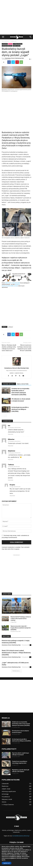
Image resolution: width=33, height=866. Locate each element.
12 (30, 657)
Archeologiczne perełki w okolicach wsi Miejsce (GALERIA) (20, 409)
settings (18, 856)
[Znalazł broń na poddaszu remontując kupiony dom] (6, 763)
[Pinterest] (17, 62)
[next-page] (6, 416)
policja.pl (10, 326)
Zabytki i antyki (16, 45)
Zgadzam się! (6, 863)
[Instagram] (12, 376)
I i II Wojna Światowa (17, 43)
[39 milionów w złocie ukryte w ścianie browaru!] (6, 401)
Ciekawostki (13, 41)
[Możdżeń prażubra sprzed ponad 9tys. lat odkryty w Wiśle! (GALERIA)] (16, 605)
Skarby (3, 403)
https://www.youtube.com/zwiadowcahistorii (16, 370)
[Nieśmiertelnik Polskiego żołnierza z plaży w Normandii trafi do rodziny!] (5, 618)
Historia (10, 43)
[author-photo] (16, 365)
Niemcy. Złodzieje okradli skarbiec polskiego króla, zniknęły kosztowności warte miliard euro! (9, 347)
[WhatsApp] (21, 62)
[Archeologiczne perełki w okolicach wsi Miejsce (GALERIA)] (6, 409)
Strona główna (5, 41)
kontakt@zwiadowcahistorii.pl (20, 836)
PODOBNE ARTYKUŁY (9, 384)
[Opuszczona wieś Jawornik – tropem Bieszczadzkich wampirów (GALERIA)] (5, 627)
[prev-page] (3, 416)
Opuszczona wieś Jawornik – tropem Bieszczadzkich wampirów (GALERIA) (21, 627)
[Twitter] (13, 62)
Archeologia (5, 392)
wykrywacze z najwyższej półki (12, 282)
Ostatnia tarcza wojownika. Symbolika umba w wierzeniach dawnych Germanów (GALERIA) (21, 723)
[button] (3, 37)
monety (16, 285)
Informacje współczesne (7, 45)
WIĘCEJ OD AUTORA (22, 384)
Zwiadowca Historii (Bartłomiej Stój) (14, 58)
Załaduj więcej (15, 671)
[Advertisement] (16, 17)
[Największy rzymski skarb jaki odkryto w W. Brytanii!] (6, 772)
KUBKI (11, 285)
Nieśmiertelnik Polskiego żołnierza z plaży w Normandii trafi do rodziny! (21, 618)
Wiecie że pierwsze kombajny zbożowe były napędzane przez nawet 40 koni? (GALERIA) (24, 347)
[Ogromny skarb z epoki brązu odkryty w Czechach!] (6, 755)
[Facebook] (9, 62)
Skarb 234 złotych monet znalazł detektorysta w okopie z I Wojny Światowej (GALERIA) (16, 653)
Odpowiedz (10, 434)
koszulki (8, 285)
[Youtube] (23, 376)
